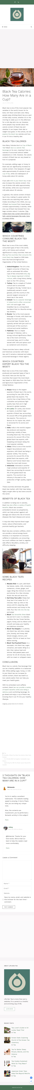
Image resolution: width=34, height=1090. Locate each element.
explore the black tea (10, 134)
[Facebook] (15, 2)
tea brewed (13, 204)
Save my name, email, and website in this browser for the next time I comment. (17, 899)
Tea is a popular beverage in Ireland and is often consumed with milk (19, 302)
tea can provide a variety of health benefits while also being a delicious (16, 689)
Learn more (9, 1009)
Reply (6, 820)
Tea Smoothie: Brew (19, 614)
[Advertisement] (17, 47)
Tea (5, 753)
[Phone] (18, 2)
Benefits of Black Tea (9, 755)
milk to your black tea (18, 181)
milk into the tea (23, 610)
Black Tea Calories (20, 755)
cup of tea (6, 174)
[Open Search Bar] (31, 26)
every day (26, 273)
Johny (10, 827)
